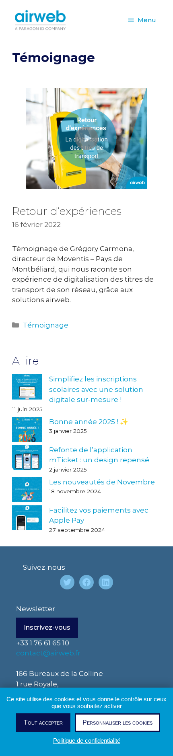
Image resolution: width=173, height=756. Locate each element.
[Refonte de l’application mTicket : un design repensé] (27, 459)
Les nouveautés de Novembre (102, 482)
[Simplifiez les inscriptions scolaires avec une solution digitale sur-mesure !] (27, 388)
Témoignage (45, 325)
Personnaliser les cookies (117, 722)
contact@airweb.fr (48, 653)
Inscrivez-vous (47, 627)
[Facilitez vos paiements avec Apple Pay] (27, 519)
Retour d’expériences (67, 211)
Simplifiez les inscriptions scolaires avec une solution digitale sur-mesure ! (96, 389)
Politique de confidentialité (86, 740)
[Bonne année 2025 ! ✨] (27, 431)
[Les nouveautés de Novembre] (27, 491)
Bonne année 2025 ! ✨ (88, 422)
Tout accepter (43, 722)
